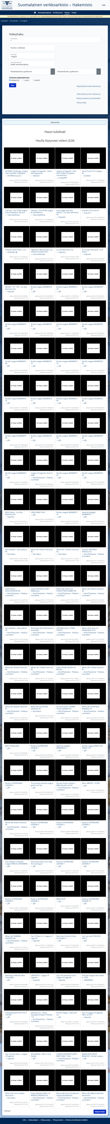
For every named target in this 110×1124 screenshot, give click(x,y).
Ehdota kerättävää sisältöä (76, 1120)
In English (23, 21)
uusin (27, 80)
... (52, 71)
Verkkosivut (58, 12)
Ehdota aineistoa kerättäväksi (88, 98)
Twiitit (73, 12)
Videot (67, 12)
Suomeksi (4, 21)
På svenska (14, 21)
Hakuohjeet (33, 1120)
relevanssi (15, 80)
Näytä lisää (100, 1112)
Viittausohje (81, 102)
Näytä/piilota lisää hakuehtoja (89, 86)
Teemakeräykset (44, 12)
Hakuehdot (55, 122)
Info (103, 5)
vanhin (37, 80)
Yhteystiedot (58, 1120)
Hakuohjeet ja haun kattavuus (89, 94)
